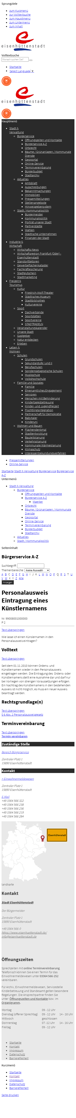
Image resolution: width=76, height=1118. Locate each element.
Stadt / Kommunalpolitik (33, 210)
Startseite (15, 67)
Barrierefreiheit (18, 1058)
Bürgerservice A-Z (36, 144)
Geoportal (31, 159)
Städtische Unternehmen (41, 234)
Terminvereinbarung (38, 167)
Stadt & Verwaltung (16, 130)
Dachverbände (34, 312)
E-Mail (5, 797)
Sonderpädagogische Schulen (44, 371)
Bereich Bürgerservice (15, 752)
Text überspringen (13, 630)
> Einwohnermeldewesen (18, 779)
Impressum (16, 1050)
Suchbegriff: (9, 566)
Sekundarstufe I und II (38, 363)
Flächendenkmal (35, 430)
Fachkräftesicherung (30, 269)
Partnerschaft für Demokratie (43, 414)
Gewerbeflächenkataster (32, 265)
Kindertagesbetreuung (39, 402)
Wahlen (29, 230)
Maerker (38, 502)
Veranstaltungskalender (32, 328)
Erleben (22, 343)
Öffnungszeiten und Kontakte (43, 140)
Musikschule (32, 375)
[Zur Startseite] (23, 51)
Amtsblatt (31, 183)
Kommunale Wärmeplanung (43, 445)
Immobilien (32, 195)
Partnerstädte (33, 226)
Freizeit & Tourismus (15, 283)
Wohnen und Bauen (29, 426)
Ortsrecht (30, 148)
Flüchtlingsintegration (39, 410)
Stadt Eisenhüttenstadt (17, 902)
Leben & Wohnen (14, 349)
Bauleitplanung (35, 437)
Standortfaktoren (28, 261)
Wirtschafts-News (28, 249)
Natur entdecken (27, 339)
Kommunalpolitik (36, 218)
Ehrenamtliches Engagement (43, 390)
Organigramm (11, 1002)
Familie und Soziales (30, 383)
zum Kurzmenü (18, 11)
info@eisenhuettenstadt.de (19, 936)
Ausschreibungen (36, 187)
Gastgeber (23, 336)
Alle (21, 578)
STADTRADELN (34, 324)
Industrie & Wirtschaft (16, 244)
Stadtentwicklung (36, 433)
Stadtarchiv (32, 175)
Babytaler (31, 418)
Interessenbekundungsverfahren (45, 453)
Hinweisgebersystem (38, 206)
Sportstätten (33, 316)
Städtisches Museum (37, 296)
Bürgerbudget (33, 171)
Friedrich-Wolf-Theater (39, 293)
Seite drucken (10, 1095)
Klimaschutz (32, 449)
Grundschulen (34, 359)
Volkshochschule (35, 379)
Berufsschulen (33, 367)
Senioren (31, 394)
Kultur (21, 289)
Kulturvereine (33, 304)
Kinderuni (31, 422)
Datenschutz (17, 1054)
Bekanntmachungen (38, 191)
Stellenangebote (35, 203)
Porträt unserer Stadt (38, 222)
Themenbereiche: (13, 570)
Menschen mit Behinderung (42, 398)
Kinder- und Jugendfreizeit (42, 406)
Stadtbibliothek (35, 300)
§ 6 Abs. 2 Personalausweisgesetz (22, 714)
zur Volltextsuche (20, 14)
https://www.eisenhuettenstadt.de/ (24, 932)
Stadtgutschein (26, 273)
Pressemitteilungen (37, 199)
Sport (20, 308)
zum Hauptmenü (19, 18)
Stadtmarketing (27, 277)
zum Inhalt (16, 26)
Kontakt (14, 1046)
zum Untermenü (19, 22)
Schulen (22, 355)
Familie (29, 386)
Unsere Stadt (25, 332)
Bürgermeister (34, 214)
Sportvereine (33, 320)
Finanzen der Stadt (37, 238)
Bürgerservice (25, 136)
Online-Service (34, 163)
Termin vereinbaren (14, 736)
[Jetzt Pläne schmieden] (6, 85)
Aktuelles (22, 179)
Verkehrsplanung (35, 441)
